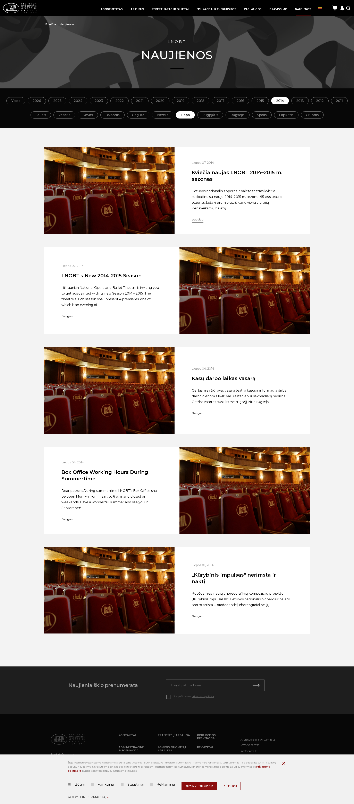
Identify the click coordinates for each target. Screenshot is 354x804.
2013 (300, 101)
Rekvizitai (205, 747)
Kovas (88, 115)
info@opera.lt (249, 750)
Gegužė (138, 115)
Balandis (112, 115)
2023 (99, 101)
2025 (57, 101)
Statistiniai (135, 784)
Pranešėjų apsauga (174, 735)
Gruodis (312, 115)
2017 (220, 101)
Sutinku (230, 786)
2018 (200, 101)
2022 (119, 101)
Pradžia (50, 24)
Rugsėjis (237, 115)
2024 (78, 101)
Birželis (162, 115)
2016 (240, 101)
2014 (280, 101)
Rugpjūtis (210, 115)
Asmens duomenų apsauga (172, 748)
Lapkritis (286, 115)
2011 (339, 101)
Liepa (185, 115)
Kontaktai (127, 735)
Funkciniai (106, 784)
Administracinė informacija (131, 748)
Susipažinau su (193, 696)
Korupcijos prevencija (206, 736)
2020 (160, 101)
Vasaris (64, 115)
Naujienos (66, 24)
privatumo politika (203, 696)
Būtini (80, 784)
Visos (15, 101)
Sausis (40, 115)
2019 (180, 101)
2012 (320, 101)
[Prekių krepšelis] (334, 8)
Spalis (262, 115)
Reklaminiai (166, 784)
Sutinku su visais (199, 786)
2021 (140, 101)
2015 (260, 101)
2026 (37, 101)
